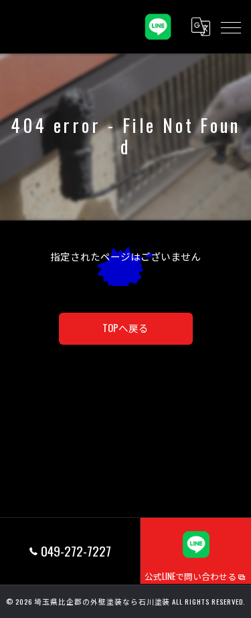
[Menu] (230, 26)
